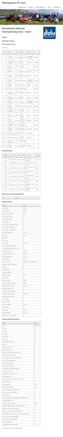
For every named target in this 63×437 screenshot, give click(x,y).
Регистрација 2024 (40, 7)
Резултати (30, 7)
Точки (49, 7)
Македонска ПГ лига (14, 2)
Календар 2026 (22, 7)
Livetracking (56, 7)
